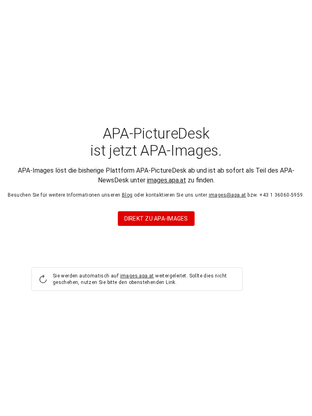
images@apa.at (227, 195)
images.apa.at (166, 180)
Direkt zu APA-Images (156, 218)
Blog (127, 195)
